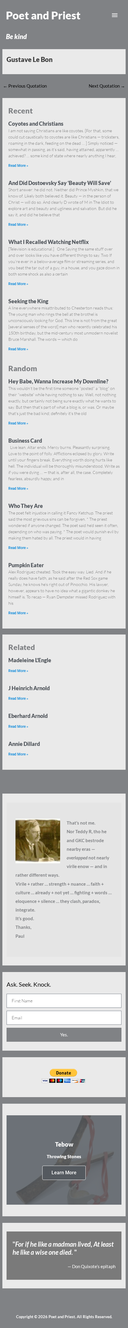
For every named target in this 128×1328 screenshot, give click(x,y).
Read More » (18, 166)
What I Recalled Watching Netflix (48, 242)
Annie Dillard (24, 744)
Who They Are (25, 506)
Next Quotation (107, 85)
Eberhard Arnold (28, 716)
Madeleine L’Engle (29, 660)
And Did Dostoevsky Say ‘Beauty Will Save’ (59, 183)
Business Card (25, 440)
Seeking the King (28, 301)
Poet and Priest (43, 15)
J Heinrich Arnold (29, 688)
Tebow (64, 1144)
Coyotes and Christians (35, 123)
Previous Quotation (25, 85)
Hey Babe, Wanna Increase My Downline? (58, 381)
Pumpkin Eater (26, 565)
